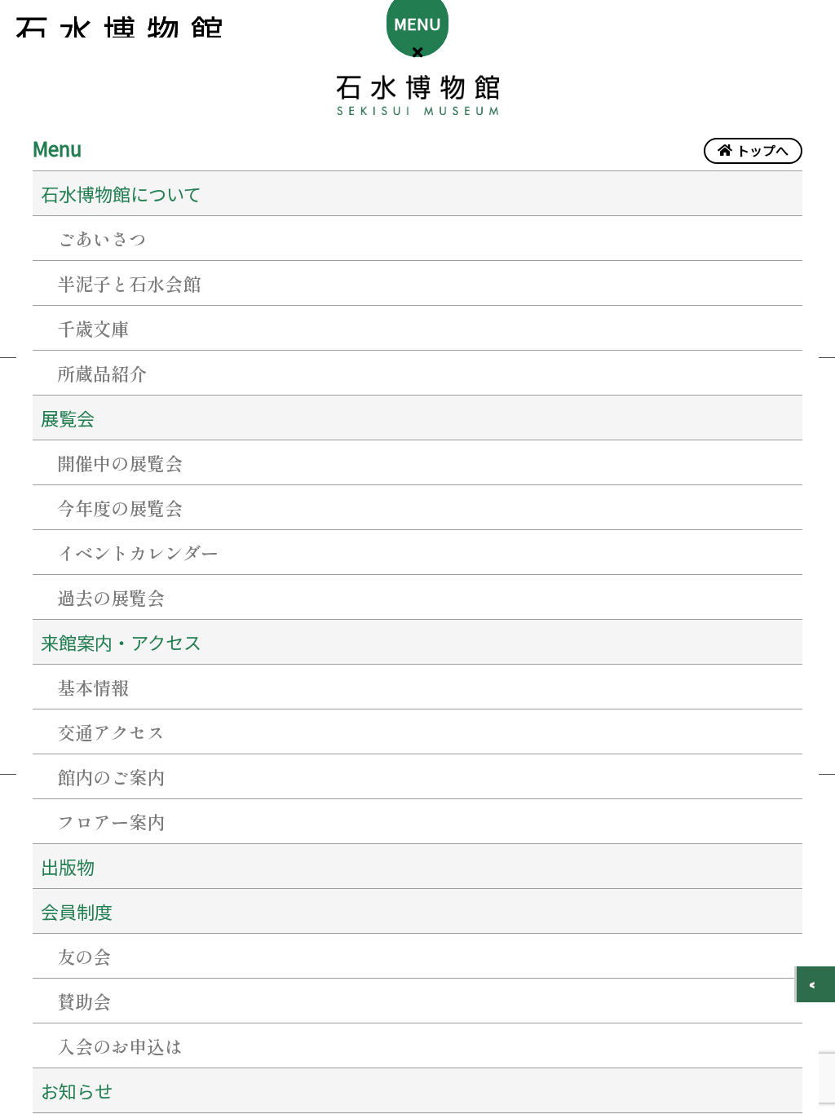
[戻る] (816, 984)
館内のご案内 (111, 776)
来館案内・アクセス (121, 642)
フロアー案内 (111, 821)
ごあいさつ (102, 238)
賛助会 (84, 1001)
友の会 (84, 956)
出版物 (68, 866)
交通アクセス (111, 731)
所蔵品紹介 (102, 373)
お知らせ (77, 1090)
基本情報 (93, 687)
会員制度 (77, 911)
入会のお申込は (120, 1045)
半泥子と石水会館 (129, 283)
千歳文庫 (93, 328)
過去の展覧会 (111, 597)
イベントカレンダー (138, 552)
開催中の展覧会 (120, 462)
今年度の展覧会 (120, 507)
